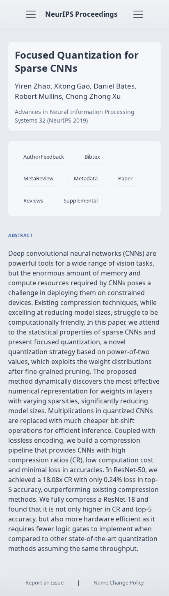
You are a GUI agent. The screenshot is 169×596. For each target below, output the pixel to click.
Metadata (86, 178)
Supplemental (81, 200)
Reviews (33, 200)
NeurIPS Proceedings (81, 14)
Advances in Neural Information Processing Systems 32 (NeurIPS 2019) (75, 116)
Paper (125, 178)
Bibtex (92, 156)
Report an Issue (44, 582)
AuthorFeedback (43, 156)
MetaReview (38, 178)
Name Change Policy (119, 582)
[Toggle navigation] (30, 14)
